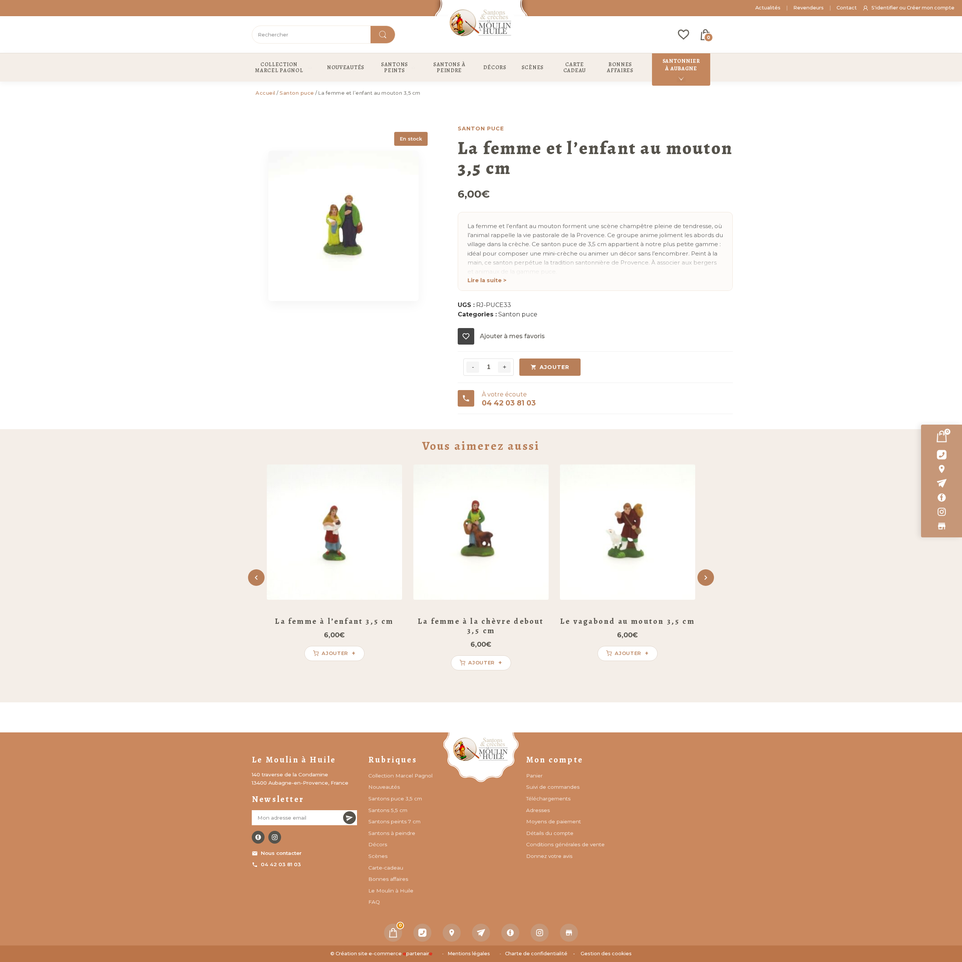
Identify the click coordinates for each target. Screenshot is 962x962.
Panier (534, 776)
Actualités (767, 8)
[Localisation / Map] (941, 469)
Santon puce (297, 93)
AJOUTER (554, 367)
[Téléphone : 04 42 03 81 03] (941, 455)
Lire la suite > (487, 280)
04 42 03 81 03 (281, 864)
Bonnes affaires (388, 879)
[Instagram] (941, 512)
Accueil (265, 93)
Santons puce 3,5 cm (395, 799)
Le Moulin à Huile (390, 891)
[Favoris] (683, 34)
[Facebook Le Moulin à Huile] (258, 837)
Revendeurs (808, 8)
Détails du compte (549, 833)
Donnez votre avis (549, 856)
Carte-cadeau (385, 868)
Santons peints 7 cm (394, 821)
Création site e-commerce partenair (384, 953)
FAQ (374, 902)
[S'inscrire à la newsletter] (349, 817)
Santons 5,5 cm (387, 810)
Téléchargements (548, 799)
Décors (377, 844)
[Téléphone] (422, 933)
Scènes (377, 856)
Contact (846, 8)
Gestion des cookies (606, 953)
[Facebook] (941, 497)
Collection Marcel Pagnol (400, 776)
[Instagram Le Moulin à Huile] (274, 837)
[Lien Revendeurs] (941, 526)
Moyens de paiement (553, 821)
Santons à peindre (391, 833)
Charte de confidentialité (536, 953)
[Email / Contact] (941, 483)
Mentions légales (469, 953)
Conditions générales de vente (565, 844)
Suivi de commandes (552, 787)
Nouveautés (384, 787)
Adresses (538, 810)
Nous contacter (281, 853)
